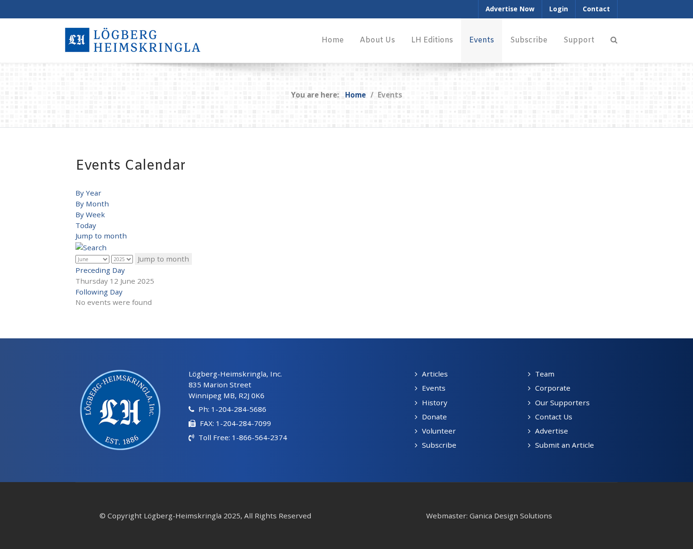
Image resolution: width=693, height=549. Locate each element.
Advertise (551, 430)
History (434, 402)
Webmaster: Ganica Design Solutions (489, 515)
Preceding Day (100, 270)
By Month (92, 203)
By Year (88, 192)
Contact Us (553, 416)
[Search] (614, 40)
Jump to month (101, 235)
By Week (90, 214)
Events (434, 388)
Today (85, 225)
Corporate (552, 388)
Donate (434, 416)
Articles (435, 373)
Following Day (99, 291)
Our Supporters (562, 402)
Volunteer (439, 430)
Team (544, 373)
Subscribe (439, 445)
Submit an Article (564, 445)
